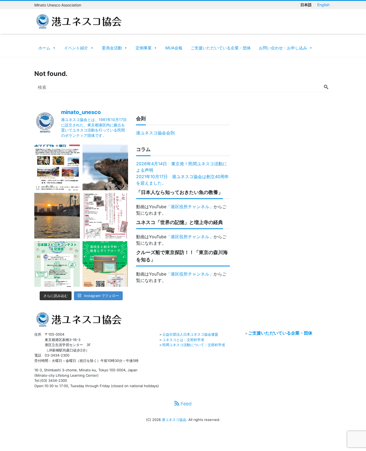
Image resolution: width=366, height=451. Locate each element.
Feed (185, 403)
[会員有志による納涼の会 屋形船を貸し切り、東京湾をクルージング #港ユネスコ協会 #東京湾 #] (57, 216)
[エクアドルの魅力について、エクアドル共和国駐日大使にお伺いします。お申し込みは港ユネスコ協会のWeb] (57, 167)
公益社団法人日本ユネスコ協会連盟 (190, 334)
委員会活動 (112, 47)
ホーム (44, 47)
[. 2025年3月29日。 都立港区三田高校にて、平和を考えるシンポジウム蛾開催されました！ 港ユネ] (105, 264)
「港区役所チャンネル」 (190, 206)
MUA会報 (173, 47)
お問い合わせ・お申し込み (283, 47)
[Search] (326, 87)
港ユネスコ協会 (174, 419)
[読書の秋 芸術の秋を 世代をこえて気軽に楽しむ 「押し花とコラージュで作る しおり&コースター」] (105, 216)
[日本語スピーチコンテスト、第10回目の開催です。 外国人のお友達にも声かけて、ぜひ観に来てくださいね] (57, 264)
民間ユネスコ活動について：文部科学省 (193, 345)
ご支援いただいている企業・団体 (221, 47)
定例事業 (144, 47)
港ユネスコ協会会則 (155, 132)
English (323, 5)
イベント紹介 (76, 47)
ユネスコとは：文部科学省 (183, 340)
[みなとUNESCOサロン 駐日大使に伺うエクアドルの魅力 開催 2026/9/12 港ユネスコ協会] (105, 167)
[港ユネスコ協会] (79, 21)
